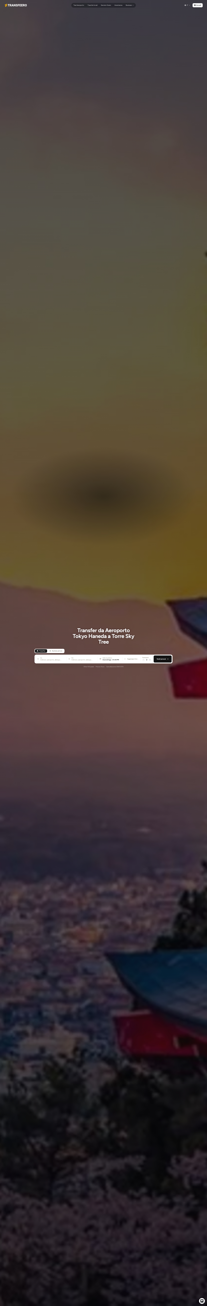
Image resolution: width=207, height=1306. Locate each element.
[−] (143, 660)
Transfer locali (92, 5)
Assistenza (118, 5)
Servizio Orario (106, 5)
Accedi (198, 5)
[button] (110, 659)
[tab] (41, 651)
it (187, 5)
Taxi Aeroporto (78, 5)
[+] (150, 660)
